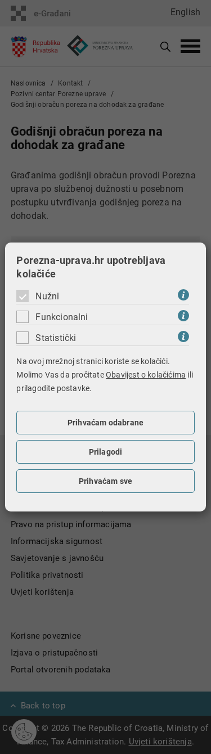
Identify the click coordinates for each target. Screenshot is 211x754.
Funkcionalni (61, 317)
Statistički (55, 338)
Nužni (47, 296)
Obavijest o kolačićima (146, 374)
